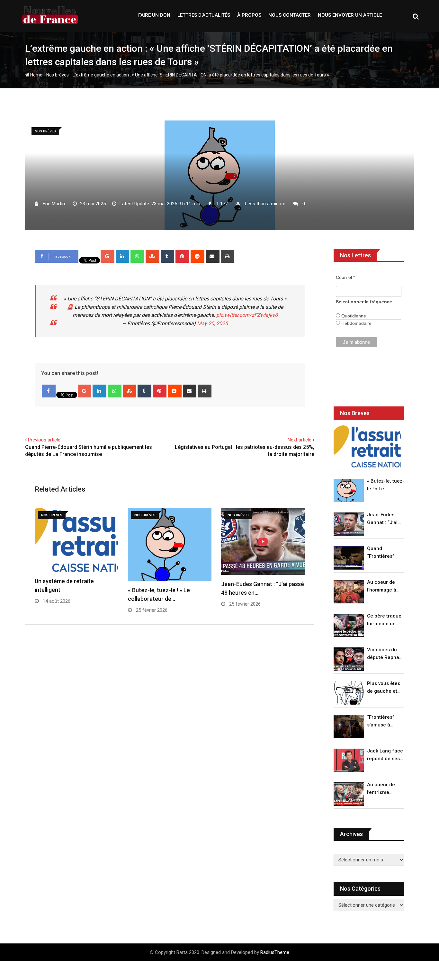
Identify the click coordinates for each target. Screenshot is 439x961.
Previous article (44, 440)
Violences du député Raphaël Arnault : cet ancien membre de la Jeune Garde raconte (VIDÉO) (385, 654)
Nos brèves (57, 74)
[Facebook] (49, 391)
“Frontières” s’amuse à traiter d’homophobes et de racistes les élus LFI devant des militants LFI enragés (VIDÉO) (384, 721)
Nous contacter (289, 15)
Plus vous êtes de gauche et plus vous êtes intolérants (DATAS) (383, 688)
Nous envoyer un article (350, 15)
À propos (249, 15)
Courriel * (345, 277)
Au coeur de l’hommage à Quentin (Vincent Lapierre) (381, 586)
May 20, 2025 (212, 323)
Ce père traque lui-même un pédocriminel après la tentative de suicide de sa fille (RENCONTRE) (384, 620)
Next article (299, 440)
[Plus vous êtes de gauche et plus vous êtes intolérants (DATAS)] (349, 693)
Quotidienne (353, 315)
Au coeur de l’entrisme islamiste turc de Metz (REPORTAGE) (382, 789)
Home (35, 74)
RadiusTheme (274, 952)
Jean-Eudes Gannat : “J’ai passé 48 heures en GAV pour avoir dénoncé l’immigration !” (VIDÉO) (384, 519)
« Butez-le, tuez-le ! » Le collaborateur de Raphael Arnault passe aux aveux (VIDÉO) (385, 485)
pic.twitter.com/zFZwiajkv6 (247, 315)
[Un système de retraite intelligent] (367, 446)
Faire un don (154, 15)
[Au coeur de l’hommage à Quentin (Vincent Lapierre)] (349, 591)
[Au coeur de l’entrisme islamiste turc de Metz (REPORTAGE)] (349, 794)
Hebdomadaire (356, 323)
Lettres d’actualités (203, 15)
